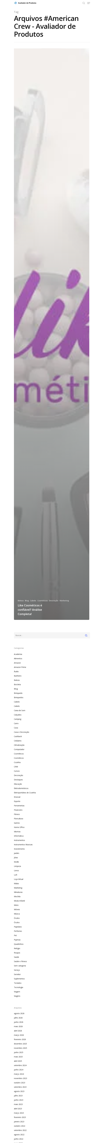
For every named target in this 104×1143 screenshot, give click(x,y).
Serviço (17, 970)
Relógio (17, 948)
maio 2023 (18, 1104)
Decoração (53, 600)
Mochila (17, 896)
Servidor (17, 974)
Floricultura (18, 818)
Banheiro (17, 676)
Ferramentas (19, 805)
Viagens (17, 996)
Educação (18, 784)
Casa (16, 727)
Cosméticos (42, 600)
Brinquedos (18, 697)
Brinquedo (18, 693)
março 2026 (19, 1035)
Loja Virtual (18, 879)
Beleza (21, 600)
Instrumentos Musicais (23, 844)
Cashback (18, 736)
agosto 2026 (19, 1013)
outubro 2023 (19, 1082)
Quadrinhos (18, 944)
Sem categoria (20, 965)
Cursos (17, 771)
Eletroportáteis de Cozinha (25, 792)
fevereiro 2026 (20, 1039)
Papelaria (18, 927)
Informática (18, 836)
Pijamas (17, 940)
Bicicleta (17, 684)
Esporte (17, 801)
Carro (16, 723)
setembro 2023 (20, 1087)
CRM (16, 766)
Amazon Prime (20, 667)
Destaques (18, 779)
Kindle (16, 862)
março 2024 (19, 1074)
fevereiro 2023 (20, 1117)
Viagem (17, 991)
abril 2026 (18, 1030)
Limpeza (17, 866)
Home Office (19, 827)
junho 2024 (18, 1069)
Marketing (64, 600)
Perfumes (18, 931)
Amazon (17, 663)
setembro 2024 (20, 1065)
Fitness (17, 814)
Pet (15, 935)
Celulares (17, 740)
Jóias (16, 857)
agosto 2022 (19, 1134)
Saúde (16, 957)
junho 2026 (18, 1022)
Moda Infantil (19, 901)
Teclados (17, 983)
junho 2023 (18, 1100)
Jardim (16, 853)
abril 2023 (18, 1108)
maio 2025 (18, 1056)
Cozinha (17, 762)
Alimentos (18, 658)
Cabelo (33, 600)
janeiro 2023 (19, 1121)
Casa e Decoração (21, 732)
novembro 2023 (20, 1078)
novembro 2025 (20, 1048)
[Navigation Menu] (88, 3)
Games (17, 823)
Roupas (17, 952)
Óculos (17, 918)
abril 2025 (18, 1061)
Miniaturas (18, 892)
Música (17, 914)
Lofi (15, 875)
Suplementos (19, 978)
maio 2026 (18, 1026)
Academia (18, 654)
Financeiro (18, 810)
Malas (16, 883)
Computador (19, 749)
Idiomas (17, 831)
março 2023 (19, 1113)
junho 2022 (18, 1139)
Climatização (19, 745)
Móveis (17, 909)
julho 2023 (18, 1095)
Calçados (17, 715)
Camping (17, 719)
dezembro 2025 (20, 1043)
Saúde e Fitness (20, 961)
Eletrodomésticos (21, 788)
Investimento (19, 849)
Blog (27, 600)
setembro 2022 (20, 1130)
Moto (16, 905)
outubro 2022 (19, 1126)
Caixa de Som (19, 710)
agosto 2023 (19, 1091)
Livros (16, 870)
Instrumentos (19, 840)
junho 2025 (18, 1052)
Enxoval (17, 797)
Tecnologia (18, 987)
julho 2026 (18, 1018)
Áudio (16, 671)
